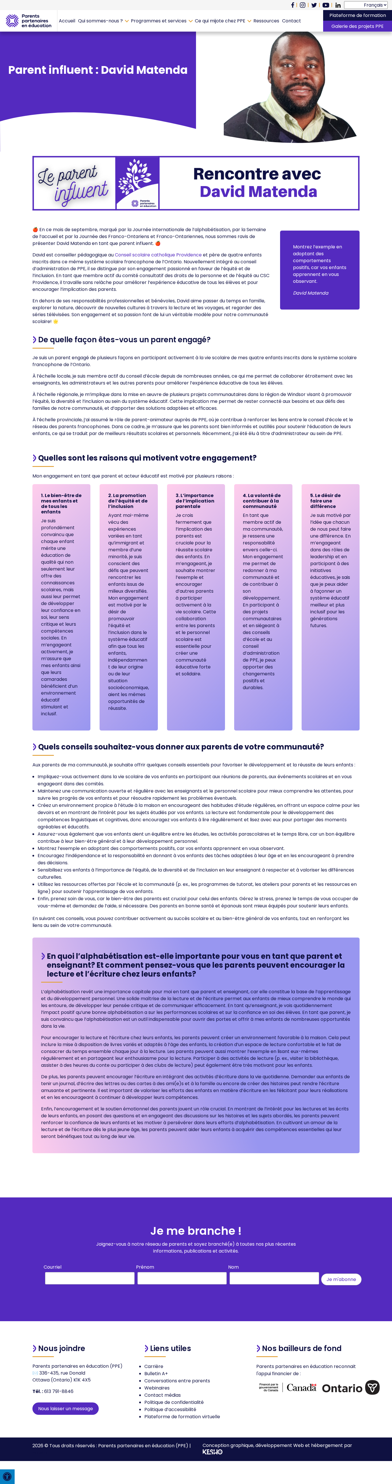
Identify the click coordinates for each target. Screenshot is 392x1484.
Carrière (153, 1366)
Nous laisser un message (65, 1408)
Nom (233, 1267)
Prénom (145, 1267)
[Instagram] (302, 5)
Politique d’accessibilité (170, 1409)
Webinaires (157, 1388)
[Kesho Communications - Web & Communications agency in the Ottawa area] (213, 1453)
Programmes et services (159, 21)
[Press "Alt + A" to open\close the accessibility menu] (7, 1476)
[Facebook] (292, 5)
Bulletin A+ (156, 1373)
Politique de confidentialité (174, 1402)
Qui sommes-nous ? (100, 21)
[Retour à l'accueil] (28, 21)
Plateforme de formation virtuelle (182, 1416)
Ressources (266, 21)
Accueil (67, 21)
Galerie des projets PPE (357, 26)
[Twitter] (314, 5)
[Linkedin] (338, 5)
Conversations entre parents (177, 1380)
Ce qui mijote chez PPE (220, 21)
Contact (291, 21)
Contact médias (162, 1395)
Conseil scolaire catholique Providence (158, 255)
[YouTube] (326, 5)
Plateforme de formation (357, 15)
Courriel (52, 1267)
